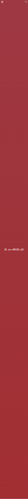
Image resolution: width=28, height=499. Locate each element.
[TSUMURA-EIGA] (2, 1)
